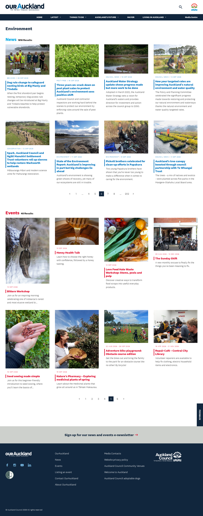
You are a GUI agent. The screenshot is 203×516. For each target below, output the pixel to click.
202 (127, 193)
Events (58, 465)
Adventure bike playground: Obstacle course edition (124, 352)
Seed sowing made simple (23, 376)
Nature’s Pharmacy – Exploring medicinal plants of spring (76, 378)
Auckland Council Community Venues (124, 465)
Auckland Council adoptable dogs (122, 478)
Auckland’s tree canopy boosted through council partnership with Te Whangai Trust (173, 166)
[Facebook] (7, 465)
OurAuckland (62, 453)
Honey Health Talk (68, 252)
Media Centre (191, 17)
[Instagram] (14, 465)
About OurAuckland (65, 484)
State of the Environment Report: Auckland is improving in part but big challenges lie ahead (75, 166)
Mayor (130, 17)
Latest (54, 17)
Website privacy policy (116, 459)
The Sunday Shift (166, 258)
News (58, 459)
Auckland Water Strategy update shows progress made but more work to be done (124, 85)
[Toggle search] (180, 7)
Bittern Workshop (18, 291)
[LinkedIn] (29, 465)
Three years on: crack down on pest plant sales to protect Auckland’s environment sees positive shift (75, 90)
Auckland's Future (105, 17)
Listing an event (63, 472)
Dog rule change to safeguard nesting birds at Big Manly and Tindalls (26, 86)
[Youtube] (22, 465)
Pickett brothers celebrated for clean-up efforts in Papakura (125, 163)
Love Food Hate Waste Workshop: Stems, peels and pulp (124, 273)
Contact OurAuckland (66, 478)
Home (39, 17)
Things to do (77, 17)
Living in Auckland (153, 17)
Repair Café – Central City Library (171, 352)
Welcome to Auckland (116, 472)
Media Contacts (112, 453)
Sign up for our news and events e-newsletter (99, 435)
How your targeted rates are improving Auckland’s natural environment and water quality (175, 85)
